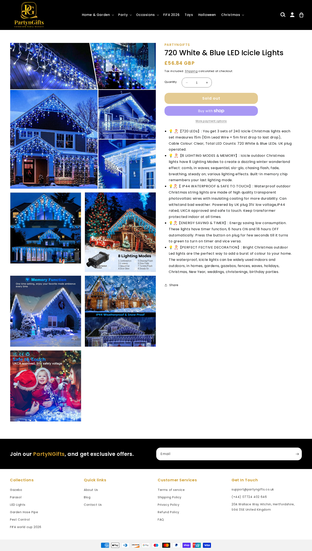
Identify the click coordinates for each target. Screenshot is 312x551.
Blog (87, 497)
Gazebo (16, 490)
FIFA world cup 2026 (25, 527)
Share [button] (173, 285)
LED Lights (17, 505)
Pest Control (20, 519)
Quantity (170, 82)
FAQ (161, 519)
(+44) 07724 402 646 (249, 497)
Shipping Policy (169, 497)
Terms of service (171, 490)
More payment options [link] (211, 121)
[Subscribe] (297, 454)
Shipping (191, 71)
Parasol (15, 497)
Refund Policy (168, 512)
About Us (91, 490)
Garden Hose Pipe (24, 512)
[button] (97, 15)
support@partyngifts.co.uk (253, 489)
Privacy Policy (168, 505)
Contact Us (93, 505)
